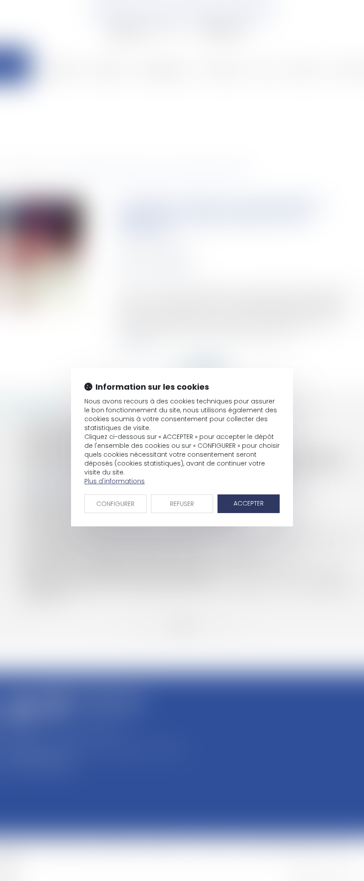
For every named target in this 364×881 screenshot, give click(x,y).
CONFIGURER (115, 503)
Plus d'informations (114, 481)
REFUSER (182, 503)
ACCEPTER (248, 503)
